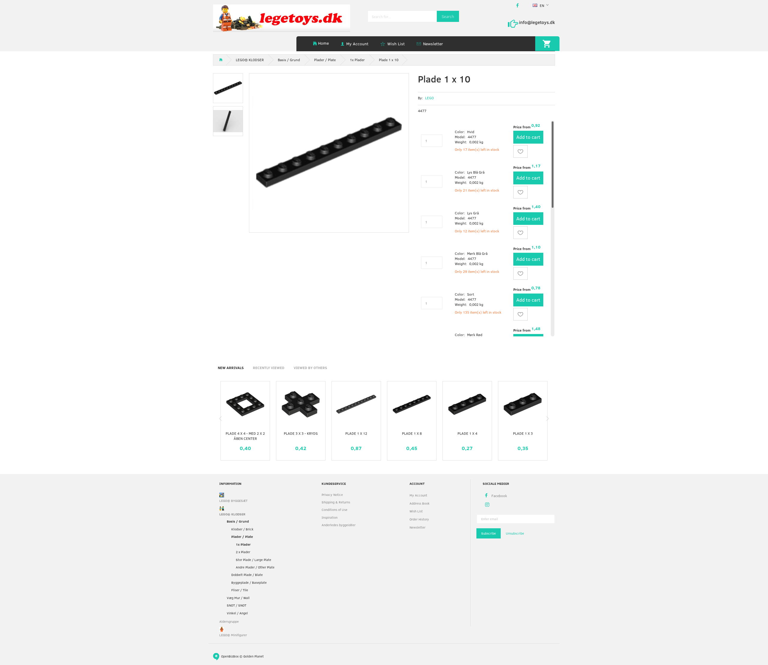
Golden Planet (253, 656)
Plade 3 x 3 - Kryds (301, 433)
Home (323, 43)
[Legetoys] (281, 17)
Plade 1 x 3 (523, 433)
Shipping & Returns (336, 502)
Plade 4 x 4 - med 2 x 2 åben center (245, 436)
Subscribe (488, 533)
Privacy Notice (332, 494)
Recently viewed (268, 367)
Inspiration (330, 517)
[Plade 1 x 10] (329, 153)
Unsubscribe (515, 533)
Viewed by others (310, 367)
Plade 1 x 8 (412, 433)
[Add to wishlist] (520, 151)
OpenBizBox (229, 656)
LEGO (429, 97)
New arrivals (231, 367)
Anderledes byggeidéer (339, 525)
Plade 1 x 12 (356, 433)
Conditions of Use (334, 509)
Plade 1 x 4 (467, 433)
